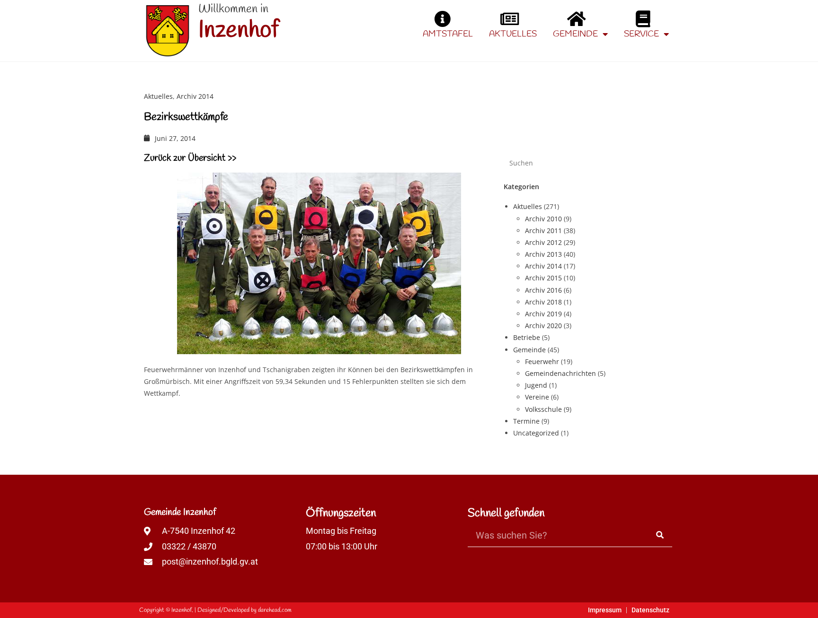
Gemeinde (575, 34)
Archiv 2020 (543, 325)
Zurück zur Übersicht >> (190, 158)
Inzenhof (238, 30)
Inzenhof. (182, 610)
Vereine (537, 396)
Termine (526, 421)
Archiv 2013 (543, 254)
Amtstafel (448, 34)
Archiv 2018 (543, 301)
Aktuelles (513, 34)
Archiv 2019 (543, 313)
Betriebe (526, 337)
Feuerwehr (542, 361)
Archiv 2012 (543, 242)
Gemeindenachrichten (560, 373)
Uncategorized (536, 432)
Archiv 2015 (543, 277)
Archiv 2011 (543, 230)
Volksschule (543, 409)
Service (641, 34)
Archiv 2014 (195, 96)
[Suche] (660, 535)
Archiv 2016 (543, 290)
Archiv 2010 (543, 218)
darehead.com (275, 610)
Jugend (536, 385)
